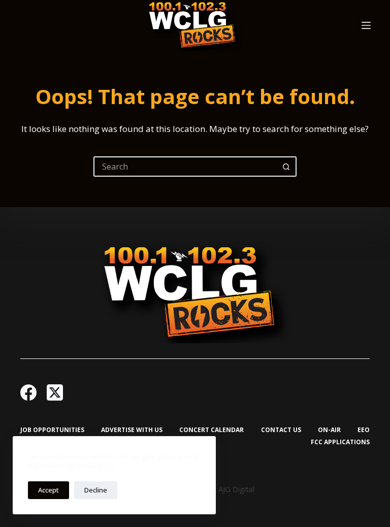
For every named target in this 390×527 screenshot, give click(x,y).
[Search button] (286, 166)
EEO (364, 430)
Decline (95, 490)
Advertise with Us (131, 430)
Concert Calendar (211, 430)
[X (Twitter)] (55, 392)
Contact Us (281, 430)
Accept (48, 490)
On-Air (329, 430)
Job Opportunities (52, 430)
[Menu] (366, 25)
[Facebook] (28, 392)
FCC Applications (340, 442)
